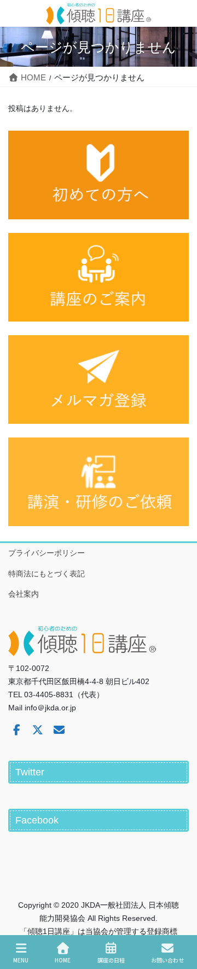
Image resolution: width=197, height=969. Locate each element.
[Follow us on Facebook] (16, 730)
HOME (63, 960)
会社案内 (23, 593)
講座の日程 (111, 960)
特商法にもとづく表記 (46, 573)
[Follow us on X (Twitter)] (38, 730)
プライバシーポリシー (46, 552)
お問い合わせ (167, 960)
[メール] (59, 730)
